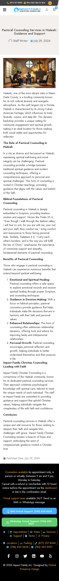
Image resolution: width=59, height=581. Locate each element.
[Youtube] (42, 556)
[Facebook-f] (8, 556)
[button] (50, 3)
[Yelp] (50, 556)
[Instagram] (17, 556)
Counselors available (16, 472)
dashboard (51, 488)
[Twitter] (25, 556)
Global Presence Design (38, 567)
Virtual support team (14, 498)
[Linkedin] (34, 556)
